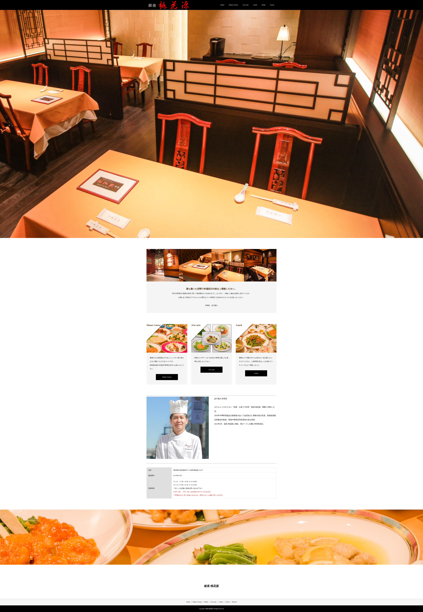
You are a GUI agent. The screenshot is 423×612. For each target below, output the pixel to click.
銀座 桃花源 (211, 586)
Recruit (234, 602)
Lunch (255, 5)
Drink (263, 5)
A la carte (246, 5)
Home (222, 5)
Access (272, 5)
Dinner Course (233, 5)
